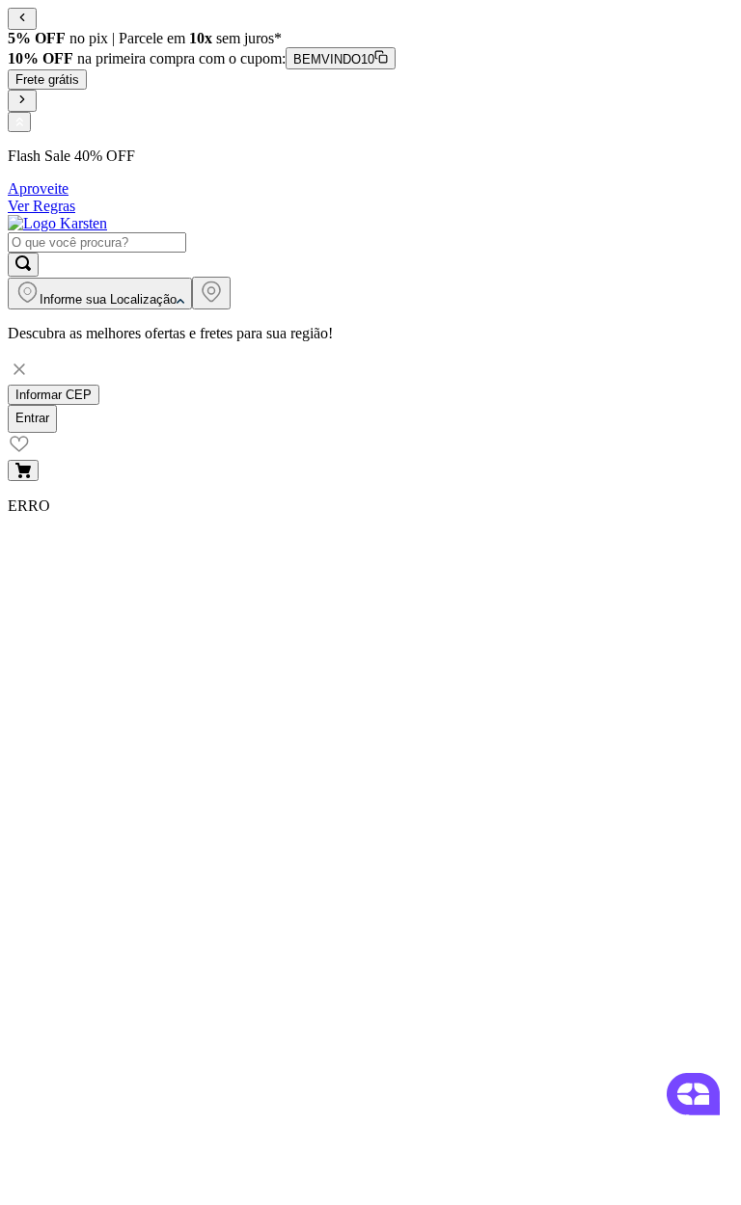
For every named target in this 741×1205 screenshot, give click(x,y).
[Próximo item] (22, 101)
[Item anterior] (22, 19)
